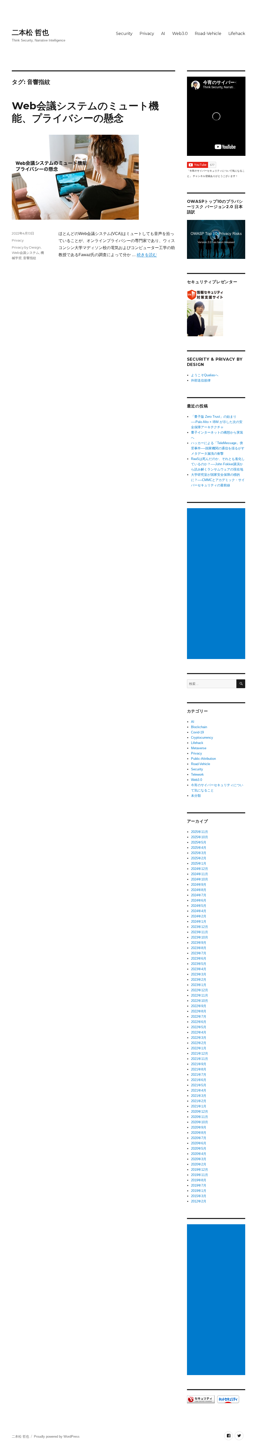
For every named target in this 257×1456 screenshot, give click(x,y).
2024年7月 (198, 895)
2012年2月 (198, 1201)
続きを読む (147, 255)
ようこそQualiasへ (204, 375)
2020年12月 (199, 1111)
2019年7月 (198, 1185)
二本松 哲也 (30, 32)
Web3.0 (180, 33)
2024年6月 (198, 900)
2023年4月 (198, 969)
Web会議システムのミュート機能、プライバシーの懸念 (85, 112)
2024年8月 (198, 890)
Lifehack (236, 33)
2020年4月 (198, 1154)
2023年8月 (198, 948)
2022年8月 (198, 1011)
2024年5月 (198, 906)
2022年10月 (199, 1001)
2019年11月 (199, 1175)
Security (124, 33)
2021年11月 (199, 1059)
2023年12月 (199, 927)
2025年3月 (198, 853)
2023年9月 (198, 943)
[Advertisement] (217, 583)
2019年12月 (199, 1169)
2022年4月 (198, 1032)
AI (163, 33)
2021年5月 (198, 1085)
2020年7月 (198, 1138)
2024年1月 (198, 921)
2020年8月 (198, 1133)
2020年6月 (198, 1143)
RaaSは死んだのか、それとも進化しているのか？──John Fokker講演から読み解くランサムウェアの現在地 (218, 464)
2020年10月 (199, 1122)
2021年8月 (198, 1069)
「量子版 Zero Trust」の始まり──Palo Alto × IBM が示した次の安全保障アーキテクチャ (216, 422)
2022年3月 (198, 1038)
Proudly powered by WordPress (57, 1436)
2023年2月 (198, 979)
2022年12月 (199, 990)
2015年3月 (198, 1196)
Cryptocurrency (202, 737)
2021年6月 (198, 1080)
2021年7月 (198, 1074)
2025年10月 (199, 837)
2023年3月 (198, 974)
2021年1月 (198, 1106)
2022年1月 (198, 1048)
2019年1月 (198, 1191)
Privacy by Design (26, 247)
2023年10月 (199, 937)
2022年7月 (198, 1016)
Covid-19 (197, 732)
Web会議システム (25, 253)
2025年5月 (198, 842)
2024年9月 (198, 884)
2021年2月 (198, 1101)
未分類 (196, 795)
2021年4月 (198, 1090)
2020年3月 (198, 1159)
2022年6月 (198, 1022)
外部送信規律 (201, 380)
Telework (197, 774)
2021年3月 (198, 1096)
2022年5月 (198, 1027)
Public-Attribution (203, 759)
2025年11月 (199, 832)
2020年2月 (198, 1164)
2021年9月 (198, 1064)
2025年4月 (198, 848)
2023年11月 (199, 932)
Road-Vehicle (208, 33)
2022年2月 (198, 1043)
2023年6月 (198, 958)
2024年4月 (198, 911)
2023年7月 (198, 953)
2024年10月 (199, 879)
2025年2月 (198, 858)
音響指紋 (29, 258)
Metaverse (198, 748)
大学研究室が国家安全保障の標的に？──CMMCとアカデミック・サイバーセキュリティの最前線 (218, 480)
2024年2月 (198, 916)
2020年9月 (198, 1127)
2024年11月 (199, 874)
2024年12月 (199, 869)
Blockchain (199, 727)
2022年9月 (198, 1006)
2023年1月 (198, 985)
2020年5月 (198, 1148)
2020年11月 (199, 1117)
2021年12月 (199, 1053)
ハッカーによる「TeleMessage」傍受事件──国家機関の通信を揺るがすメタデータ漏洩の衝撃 (217, 448)
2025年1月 (198, 863)
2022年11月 (199, 995)
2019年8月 (198, 1180)
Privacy (147, 33)
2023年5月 (198, 964)
